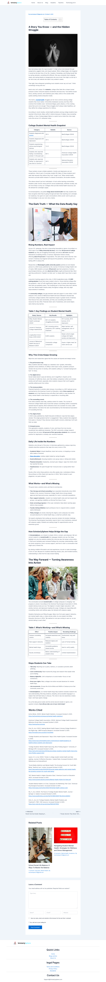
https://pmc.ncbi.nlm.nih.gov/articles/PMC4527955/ (44, 804)
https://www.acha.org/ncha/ (37, 724)
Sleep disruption (35, 456)
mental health (40, 100)
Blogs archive (53, 956)
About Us (53, 958)
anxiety (31, 135)
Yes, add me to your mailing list (38, 922)
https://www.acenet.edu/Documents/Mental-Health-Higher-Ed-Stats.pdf (50, 779)
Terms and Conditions (53, 966)
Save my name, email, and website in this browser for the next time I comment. (51, 918)
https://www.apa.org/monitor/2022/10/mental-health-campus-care (48, 788)
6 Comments (57, 853)
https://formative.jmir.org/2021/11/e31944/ (41, 732)
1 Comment (31, 870)
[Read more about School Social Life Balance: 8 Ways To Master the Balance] (40, 845)
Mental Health (44, 870)
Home (53, 954)
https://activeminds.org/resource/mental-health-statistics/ (46, 716)
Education (37, 870)
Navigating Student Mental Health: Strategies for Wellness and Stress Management (65, 848)
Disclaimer (53, 971)
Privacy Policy (53, 969)
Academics (72, 853)
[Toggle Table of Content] (59, 19)
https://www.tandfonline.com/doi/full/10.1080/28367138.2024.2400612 (49, 796)
